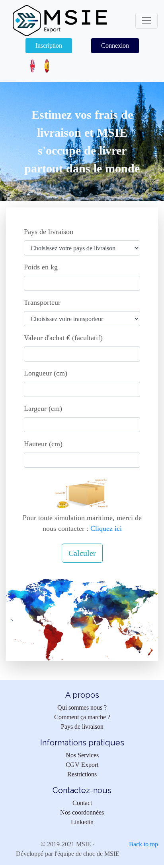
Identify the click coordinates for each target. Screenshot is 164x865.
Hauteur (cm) (43, 444)
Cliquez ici (105, 528)
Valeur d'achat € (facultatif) (63, 338)
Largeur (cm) (43, 408)
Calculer (82, 553)
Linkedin (82, 822)
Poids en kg (41, 267)
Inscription (48, 45)
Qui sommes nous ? (82, 707)
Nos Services (82, 755)
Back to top (143, 844)
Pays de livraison (48, 232)
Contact (82, 802)
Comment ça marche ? (82, 717)
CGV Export (82, 764)
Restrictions (82, 774)
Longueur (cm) (45, 373)
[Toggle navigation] (146, 21)
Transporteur (42, 302)
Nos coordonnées (82, 812)
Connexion (115, 45)
